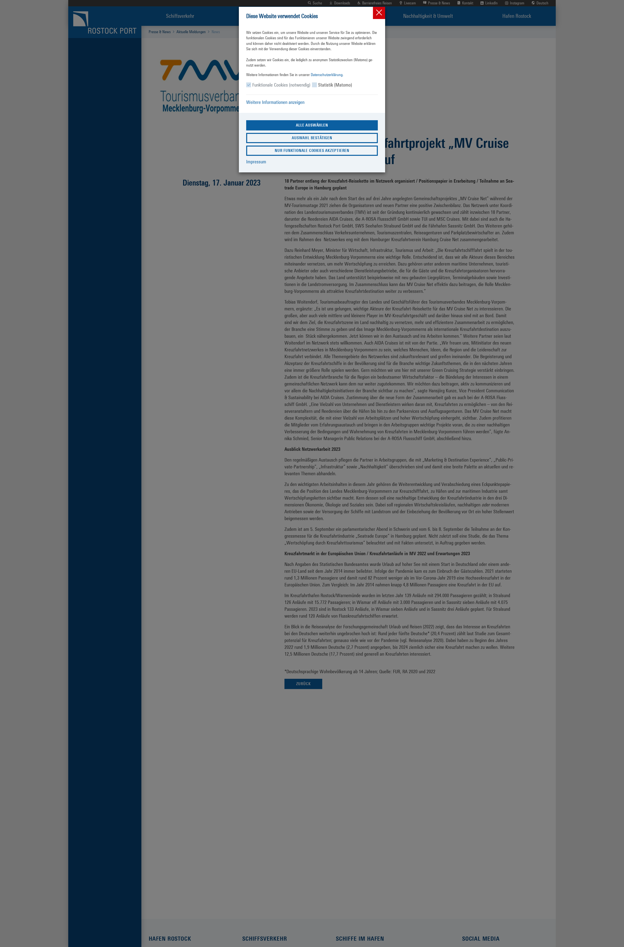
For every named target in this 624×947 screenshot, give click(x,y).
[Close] (379, 13)
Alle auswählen (312, 125)
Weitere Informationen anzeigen (275, 102)
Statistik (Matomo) (335, 85)
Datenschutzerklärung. (327, 74)
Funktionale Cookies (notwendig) (281, 85)
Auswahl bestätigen (312, 138)
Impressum (256, 162)
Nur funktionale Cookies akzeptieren (312, 150)
